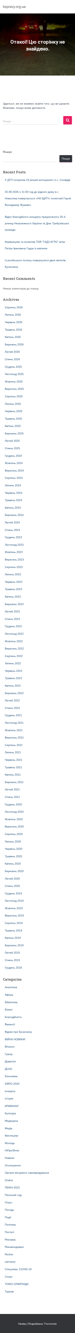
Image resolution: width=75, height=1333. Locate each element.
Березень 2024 (14, 514)
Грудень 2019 (13, 893)
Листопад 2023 (14, 544)
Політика (10, 1224)
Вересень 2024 (14, 470)
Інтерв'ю (10, 1091)
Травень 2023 (13, 589)
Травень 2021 (13, 767)
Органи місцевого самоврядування (27, 1172)
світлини (10, 1261)
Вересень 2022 (14, 648)
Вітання (9, 1046)
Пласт (8, 1202)
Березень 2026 (14, 344)
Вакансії (10, 1024)
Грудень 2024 (13, 455)
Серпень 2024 (14, 477)
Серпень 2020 (14, 834)
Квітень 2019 (13, 937)
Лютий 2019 (12, 952)
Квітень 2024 (13, 507)
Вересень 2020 (14, 826)
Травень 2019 (13, 930)
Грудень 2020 (13, 804)
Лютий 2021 (12, 789)
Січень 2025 (12, 448)
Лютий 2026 (12, 351)
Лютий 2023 (12, 611)
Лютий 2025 (12, 440)
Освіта (9, 1180)
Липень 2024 (13, 485)
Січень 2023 (12, 618)
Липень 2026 (13, 314)
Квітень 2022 (13, 685)
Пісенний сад (13, 1195)
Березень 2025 (14, 433)
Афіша (9, 994)
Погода (9, 1209)
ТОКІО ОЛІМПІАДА (16, 1284)
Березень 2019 (14, 945)
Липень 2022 (13, 663)
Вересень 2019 (14, 915)
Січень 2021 (12, 796)
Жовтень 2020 (14, 819)
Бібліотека (11, 1002)
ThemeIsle (50, 1323)
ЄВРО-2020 (12, 1083)
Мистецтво (11, 1135)
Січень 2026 (12, 359)
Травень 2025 (13, 418)
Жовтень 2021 (14, 730)
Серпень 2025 (14, 396)
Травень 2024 (13, 500)
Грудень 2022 (13, 626)
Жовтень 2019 (14, 908)
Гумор (8, 1054)
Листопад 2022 (14, 633)
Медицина (11, 1120)
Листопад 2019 (14, 900)
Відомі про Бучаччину (18, 1031)
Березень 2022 (14, 693)
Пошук (7, 151)
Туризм (9, 1291)
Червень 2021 (13, 759)
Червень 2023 (13, 581)
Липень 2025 (13, 403)
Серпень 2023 (14, 567)
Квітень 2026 (13, 336)
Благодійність (13, 1017)
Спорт (8, 1276)
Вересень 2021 (14, 737)
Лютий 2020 (12, 878)
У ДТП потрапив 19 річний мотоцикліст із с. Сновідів (37, 179)
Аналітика (11, 987)
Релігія (9, 1254)
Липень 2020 (13, 841)
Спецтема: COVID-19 (18, 1269)
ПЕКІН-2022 (12, 1187)
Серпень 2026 (14, 307)
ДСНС (8, 1068)
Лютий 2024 (12, 522)
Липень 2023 (13, 574)
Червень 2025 (13, 411)
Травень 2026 (13, 329)
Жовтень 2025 (14, 381)
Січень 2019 (12, 960)
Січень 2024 (12, 529)
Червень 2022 (13, 670)
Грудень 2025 (13, 366)
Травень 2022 (13, 678)
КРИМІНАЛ (11, 1106)
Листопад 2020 (14, 811)
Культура (10, 1113)
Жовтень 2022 (14, 641)
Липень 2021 (13, 752)
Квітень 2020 (13, 863)
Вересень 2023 (14, 559)
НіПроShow (12, 1150)
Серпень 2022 (14, 656)
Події (8, 1217)
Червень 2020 (13, 848)
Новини (9, 1157)
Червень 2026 (13, 322)
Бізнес (9, 1009)
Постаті (9, 1232)
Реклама (10, 1239)
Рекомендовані (14, 1246)
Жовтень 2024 (14, 463)
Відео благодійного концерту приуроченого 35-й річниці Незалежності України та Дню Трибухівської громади (37, 223)
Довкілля (10, 1061)
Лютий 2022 (12, 700)
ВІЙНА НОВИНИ (15, 1039)
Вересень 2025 (14, 388)
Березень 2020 (14, 871)
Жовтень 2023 (14, 552)
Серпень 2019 (14, 923)
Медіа (8, 1128)
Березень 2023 (14, 604)
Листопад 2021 (14, 722)
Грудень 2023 (13, 537)
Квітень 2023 (13, 596)
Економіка (11, 1076)
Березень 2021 (14, 782)
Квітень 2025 (13, 425)
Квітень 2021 (13, 774)
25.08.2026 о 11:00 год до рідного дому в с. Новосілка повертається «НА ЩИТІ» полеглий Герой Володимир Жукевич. (38, 198)
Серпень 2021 (14, 745)
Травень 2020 (13, 856)
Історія (9, 1098)
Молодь (10, 1143)
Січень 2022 (12, 707)
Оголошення (13, 1165)
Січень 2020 (12, 885)
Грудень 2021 (13, 715)
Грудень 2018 (13, 967)
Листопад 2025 (14, 374)
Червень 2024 (13, 492)
